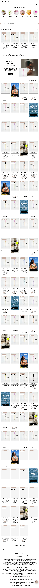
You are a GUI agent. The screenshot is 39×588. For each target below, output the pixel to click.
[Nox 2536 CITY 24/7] (33, 454)
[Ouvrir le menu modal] (2, 4)
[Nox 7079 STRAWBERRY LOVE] (33, 511)
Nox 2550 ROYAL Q (24, 251)
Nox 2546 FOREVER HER (14, 328)
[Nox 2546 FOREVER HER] (15, 320)
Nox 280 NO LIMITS (24, 270)
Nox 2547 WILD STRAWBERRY (15, 482)
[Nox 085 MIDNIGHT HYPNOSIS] (24, 397)
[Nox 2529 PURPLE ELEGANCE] (33, 436)
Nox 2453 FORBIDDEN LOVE (24, 444)
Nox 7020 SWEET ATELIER (15, 194)
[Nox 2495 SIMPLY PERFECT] (33, 205)
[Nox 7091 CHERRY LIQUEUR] (15, 37)
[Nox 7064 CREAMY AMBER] (5, 377)
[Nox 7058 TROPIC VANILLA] (5, 205)
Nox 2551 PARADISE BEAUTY (33, 194)
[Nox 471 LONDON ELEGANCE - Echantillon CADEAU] (33, 397)
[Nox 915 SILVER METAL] (5, 454)
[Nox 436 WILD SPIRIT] (24, 186)
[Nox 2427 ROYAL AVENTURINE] (15, 436)
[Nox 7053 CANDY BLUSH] (24, 126)
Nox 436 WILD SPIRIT (24, 194)
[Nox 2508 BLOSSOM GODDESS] (24, 417)
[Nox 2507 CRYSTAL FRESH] (33, 166)
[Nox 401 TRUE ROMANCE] (5, 473)
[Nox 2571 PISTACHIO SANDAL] (33, 37)
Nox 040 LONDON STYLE (5, 290)
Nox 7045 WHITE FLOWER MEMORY (5, 155)
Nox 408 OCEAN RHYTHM (33, 290)
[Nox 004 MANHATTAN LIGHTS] (5, 262)
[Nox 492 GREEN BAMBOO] (15, 205)
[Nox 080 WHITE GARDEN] (5, 108)
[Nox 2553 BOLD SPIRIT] (5, 320)
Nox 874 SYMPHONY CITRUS (24, 175)
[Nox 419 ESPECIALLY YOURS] (15, 339)
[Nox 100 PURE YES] (15, 166)
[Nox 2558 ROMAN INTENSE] (24, 473)
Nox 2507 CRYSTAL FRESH (33, 174)
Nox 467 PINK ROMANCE (15, 405)
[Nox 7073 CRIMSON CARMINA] (15, 511)
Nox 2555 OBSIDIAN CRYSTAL (24, 501)
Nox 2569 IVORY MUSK (14, 385)
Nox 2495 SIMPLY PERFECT (33, 213)
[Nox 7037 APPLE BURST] (24, 108)
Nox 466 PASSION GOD (33, 309)
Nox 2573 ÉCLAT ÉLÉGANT (24, 45)
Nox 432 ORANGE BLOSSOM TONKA (15, 135)
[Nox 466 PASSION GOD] (33, 301)
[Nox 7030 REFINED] (24, 530)
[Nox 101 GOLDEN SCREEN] (33, 223)
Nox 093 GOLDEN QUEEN (5, 251)
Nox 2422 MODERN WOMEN (24, 232)
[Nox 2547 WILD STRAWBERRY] (15, 473)
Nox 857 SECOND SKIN (33, 328)
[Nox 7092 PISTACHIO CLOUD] (5, 37)
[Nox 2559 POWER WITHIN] (24, 301)
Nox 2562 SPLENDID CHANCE (24, 328)
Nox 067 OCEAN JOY (15, 270)
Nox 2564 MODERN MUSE (5, 425)
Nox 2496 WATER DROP (24, 96)
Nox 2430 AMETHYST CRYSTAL (5, 97)
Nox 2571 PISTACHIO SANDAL (33, 46)
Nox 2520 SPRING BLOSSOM (33, 252)
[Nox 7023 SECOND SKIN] (24, 339)
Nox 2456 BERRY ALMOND (6, 500)
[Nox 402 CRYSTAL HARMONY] (33, 146)
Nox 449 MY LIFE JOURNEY (15, 500)
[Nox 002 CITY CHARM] (33, 339)
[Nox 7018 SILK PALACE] (15, 417)
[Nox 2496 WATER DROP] (24, 88)
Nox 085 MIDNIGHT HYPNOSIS (24, 406)
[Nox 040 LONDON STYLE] (5, 282)
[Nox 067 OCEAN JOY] (15, 262)
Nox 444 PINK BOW (33, 96)
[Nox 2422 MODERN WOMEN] (24, 223)
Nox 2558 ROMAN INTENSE (24, 481)
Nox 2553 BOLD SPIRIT (5, 328)
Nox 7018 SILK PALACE (15, 425)
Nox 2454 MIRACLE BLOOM (15, 154)
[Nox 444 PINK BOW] (33, 88)
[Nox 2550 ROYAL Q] (24, 243)
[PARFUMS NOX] (5, 1)
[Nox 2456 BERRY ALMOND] (5, 492)
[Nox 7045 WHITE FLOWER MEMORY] (5, 146)
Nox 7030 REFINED (24, 538)
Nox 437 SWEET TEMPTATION (33, 367)
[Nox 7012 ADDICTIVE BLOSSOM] (5, 166)
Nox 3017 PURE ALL (24, 290)
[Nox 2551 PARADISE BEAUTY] (33, 186)
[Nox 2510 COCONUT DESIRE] (24, 377)
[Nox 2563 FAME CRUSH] (5, 358)
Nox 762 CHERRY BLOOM (5, 538)
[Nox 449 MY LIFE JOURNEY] (15, 492)
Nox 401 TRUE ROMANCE (5, 481)
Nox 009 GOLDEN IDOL (33, 500)
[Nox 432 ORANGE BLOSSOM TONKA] (15, 126)
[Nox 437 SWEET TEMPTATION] (33, 358)
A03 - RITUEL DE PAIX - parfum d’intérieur (33, 386)
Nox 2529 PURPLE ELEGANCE (33, 444)
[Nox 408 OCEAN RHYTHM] (33, 282)
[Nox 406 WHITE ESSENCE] (15, 282)
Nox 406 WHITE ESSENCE (15, 290)
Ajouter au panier (5, 43)
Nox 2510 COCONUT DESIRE (24, 385)
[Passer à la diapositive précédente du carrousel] (35, 30)
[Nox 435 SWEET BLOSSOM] (33, 126)
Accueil (2, 549)
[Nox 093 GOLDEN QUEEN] (5, 243)
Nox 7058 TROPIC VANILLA (6, 213)
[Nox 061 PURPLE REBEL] (15, 358)
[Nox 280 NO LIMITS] (24, 262)
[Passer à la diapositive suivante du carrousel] (37, 30)
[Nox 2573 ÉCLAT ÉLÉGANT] (24, 37)
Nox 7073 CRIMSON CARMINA (15, 520)
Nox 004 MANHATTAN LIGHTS (5, 271)
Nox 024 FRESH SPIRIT (5, 444)
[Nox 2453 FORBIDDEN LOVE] (24, 436)
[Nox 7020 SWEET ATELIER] (15, 186)
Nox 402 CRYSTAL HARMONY (33, 155)
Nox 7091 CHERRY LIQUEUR (15, 45)
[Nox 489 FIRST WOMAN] (15, 108)
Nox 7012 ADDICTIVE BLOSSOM (5, 175)
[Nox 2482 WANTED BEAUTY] (15, 223)
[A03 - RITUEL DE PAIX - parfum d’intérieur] (33, 377)
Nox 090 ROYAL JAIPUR (5, 519)
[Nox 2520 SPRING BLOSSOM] (33, 243)
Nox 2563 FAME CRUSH (5, 366)
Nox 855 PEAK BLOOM (5, 309)
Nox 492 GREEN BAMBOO (15, 213)
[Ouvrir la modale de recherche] (4, 4)
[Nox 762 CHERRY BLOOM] (5, 530)
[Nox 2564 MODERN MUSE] (5, 417)
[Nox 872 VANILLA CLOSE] (15, 530)
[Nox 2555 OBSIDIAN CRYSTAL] (24, 492)
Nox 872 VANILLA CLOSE (15, 538)
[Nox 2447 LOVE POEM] (5, 223)
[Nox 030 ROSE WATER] (24, 454)
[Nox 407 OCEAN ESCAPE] (5, 126)
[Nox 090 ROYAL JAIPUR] (5, 511)
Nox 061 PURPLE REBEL (15, 366)
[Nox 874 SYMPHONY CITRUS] (24, 166)
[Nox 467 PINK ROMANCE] (15, 397)
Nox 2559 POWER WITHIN (24, 309)
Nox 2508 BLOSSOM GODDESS (24, 426)
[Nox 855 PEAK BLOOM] (5, 301)
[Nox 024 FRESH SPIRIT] (5, 436)
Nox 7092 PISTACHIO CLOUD (5, 46)
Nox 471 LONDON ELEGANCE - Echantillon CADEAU (33, 406)
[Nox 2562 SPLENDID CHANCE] (24, 320)
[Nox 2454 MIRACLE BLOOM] (15, 146)
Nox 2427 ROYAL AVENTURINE (14, 444)
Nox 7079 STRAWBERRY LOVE (33, 520)
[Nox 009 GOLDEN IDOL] (33, 492)
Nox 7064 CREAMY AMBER (6, 385)
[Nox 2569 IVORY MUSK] (15, 377)
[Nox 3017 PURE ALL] (24, 282)
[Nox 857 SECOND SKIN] (33, 320)
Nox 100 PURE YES (15, 174)
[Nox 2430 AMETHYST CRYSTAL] (5, 88)
